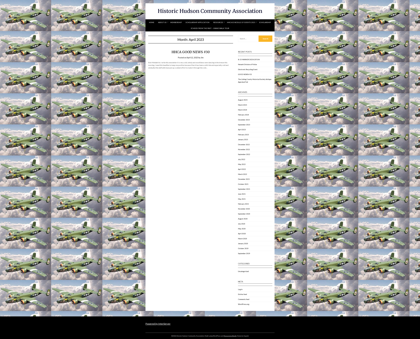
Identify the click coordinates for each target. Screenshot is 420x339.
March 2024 (242, 110)
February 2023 (243, 135)
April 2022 (242, 169)
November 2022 (244, 149)
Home (151, 22)
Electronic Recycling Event (247, 69)
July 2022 (241, 159)
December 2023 (244, 120)
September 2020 (244, 214)
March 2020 (242, 239)
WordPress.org (243, 304)
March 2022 (242, 174)
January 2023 (243, 139)
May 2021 (242, 199)
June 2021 (242, 194)
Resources (218, 22)
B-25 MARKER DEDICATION (249, 59)
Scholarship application (197, 22)
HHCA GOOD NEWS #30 (191, 52)
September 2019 (244, 253)
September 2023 (244, 125)
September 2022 (244, 154)
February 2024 (243, 115)
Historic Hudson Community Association (210, 11)
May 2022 (242, 164)
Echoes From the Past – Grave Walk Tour (210, 28)
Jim (202, 57)
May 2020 (242, 229)
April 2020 (242, 234)
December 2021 (244, 179)
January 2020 (243, 243)
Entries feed (242, 294)
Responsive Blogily (230, 336)
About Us (162, 22)
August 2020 (243, 219)
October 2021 (243, 184)
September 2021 (244, 189)
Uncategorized (243, 271)
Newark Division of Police (247, 64)
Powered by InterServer (158, 323)
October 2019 (243, 248)
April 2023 (242, 130)
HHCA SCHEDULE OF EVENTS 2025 (241, 22)
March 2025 (242, 105)
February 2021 (243, 204)
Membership (176, 22)
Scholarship (265, 22)
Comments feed (243, 299)
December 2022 (244, 144)
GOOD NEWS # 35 (245, 74)
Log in (240, 289)
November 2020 (244, 209)
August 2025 (243, 100)
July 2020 (241, 224)
